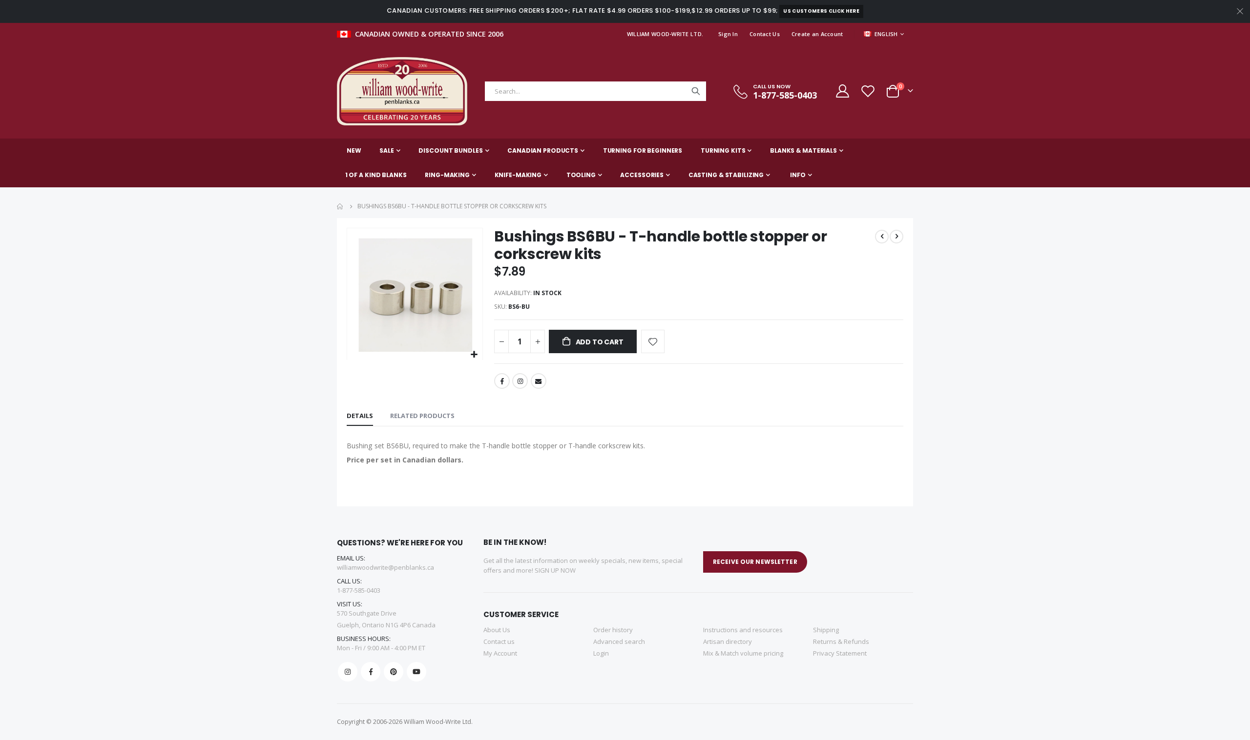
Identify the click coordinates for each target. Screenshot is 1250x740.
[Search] (696, 91)
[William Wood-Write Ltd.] (407, 91)
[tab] (360, 416)
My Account (500, 653)
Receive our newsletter (755, 562)
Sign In (728, 34)
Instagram (520, 381)
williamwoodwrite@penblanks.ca (385, 567)
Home (340, 206)
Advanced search (619, 641)
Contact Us (765, 34)
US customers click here (821, 11)
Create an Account (817, 34)
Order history (613, 629)
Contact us (499, 641)
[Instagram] (347, 671)
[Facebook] (370, 671)
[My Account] (842, 91)
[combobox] (595, 91)
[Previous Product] (882, 236)
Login (601, 653)
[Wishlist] (867, 91)
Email (538, 381)
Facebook (502, 381)
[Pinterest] (393, 671)
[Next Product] (896, 236)
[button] (473, 354)
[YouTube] (416, 671)
